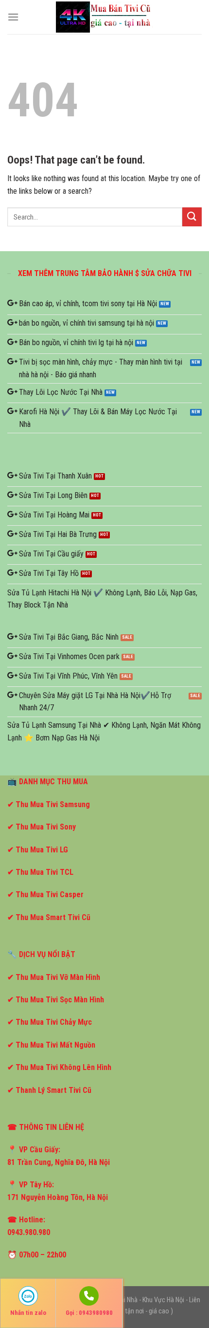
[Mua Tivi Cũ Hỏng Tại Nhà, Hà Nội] (104, 16)
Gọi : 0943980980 (89, 1312)
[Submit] (192, 216)
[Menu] (13, 17)
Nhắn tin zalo (28, 1312)
